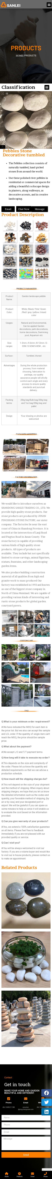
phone (9, 1102)
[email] (25, 1098)
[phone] (8, 1098)
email (25, 1102)
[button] (49, 4)
